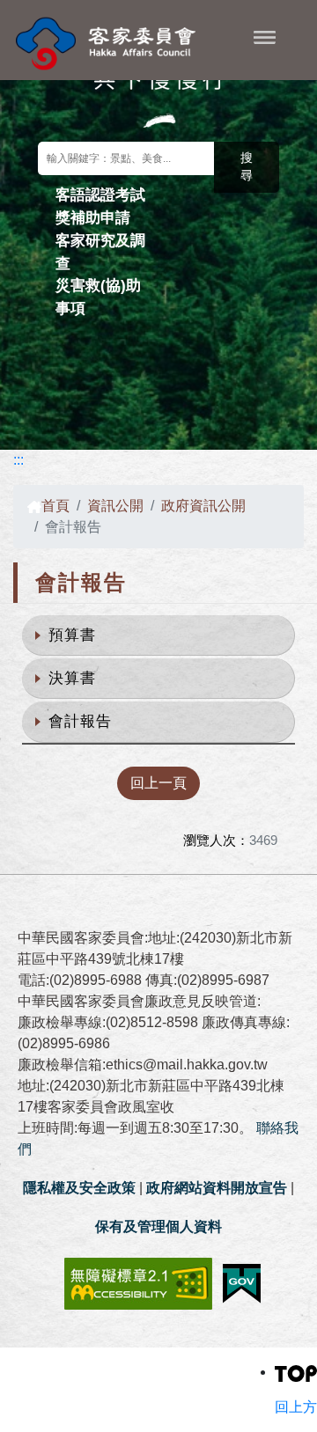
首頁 (55, 505)
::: (18, 459)
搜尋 (246, 166)
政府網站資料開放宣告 (216, 1187)
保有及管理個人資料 (158, 1226)
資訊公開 (115, 505)
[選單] (265, 37)
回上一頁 (158, 782)
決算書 (72, 678)
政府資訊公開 (203, 505)
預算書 (72, 635)
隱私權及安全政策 (79, 1187)
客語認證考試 (100, 194)
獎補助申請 (92, 217)
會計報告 (80, 721)
